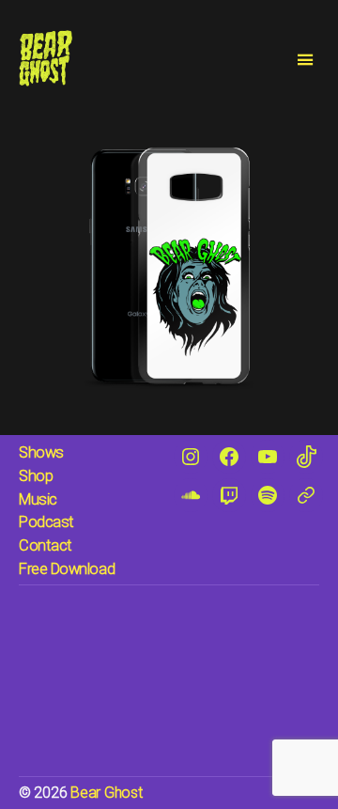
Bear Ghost (106, 792)
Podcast (46, 522)
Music (38, 499)
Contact (45, 545)
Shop (36, 476)
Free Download (67, 569)
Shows (41, 452)
